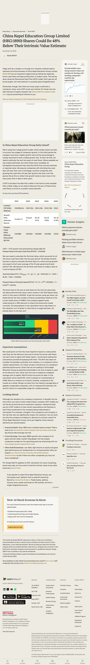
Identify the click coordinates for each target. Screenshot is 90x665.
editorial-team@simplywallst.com (35, 563)
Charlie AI (78, 626)
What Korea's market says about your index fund (73, 253)
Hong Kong (6, 31)
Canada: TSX (36, 603)
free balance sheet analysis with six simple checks (33, 430)
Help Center (78, 606)
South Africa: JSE (37, 607)
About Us (78, 593)
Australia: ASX (36, 595)
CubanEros (70, 412)
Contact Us (78, 597)
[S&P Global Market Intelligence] (9, 614)
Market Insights (65, 603)
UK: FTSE (34, 591)
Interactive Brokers (22, 480)
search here (15, 468)
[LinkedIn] (4, 589)
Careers (77, 601)
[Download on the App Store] (9, 596)
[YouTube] (12, 589)
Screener (63, 589)
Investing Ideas (65, 593)
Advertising (78, 589)
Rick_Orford (70, 295)
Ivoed (68, 335)
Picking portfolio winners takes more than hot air (73, 241)
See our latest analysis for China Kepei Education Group (25, 99)
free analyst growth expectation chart (20, 444)
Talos (68, 322)
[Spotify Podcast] (15, 589)
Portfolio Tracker (65, 585)
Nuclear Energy (51, 601)
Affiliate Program (80, 616)
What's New (64, 607)
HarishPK (69, 444)
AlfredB (69, 463)
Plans (76, 585)
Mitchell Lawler (71, 234)
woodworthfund (71, 380)
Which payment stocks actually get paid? (72, 229)
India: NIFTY (35, 599)
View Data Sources (9, 631)
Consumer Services (19, 31)
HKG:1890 (7, 74)
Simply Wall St (12, 56)
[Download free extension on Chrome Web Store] (14, 602)
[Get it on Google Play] (24, 596)
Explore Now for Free (15, 527)
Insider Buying (50, 597)
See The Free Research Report (73, 186)
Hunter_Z (69, 354)
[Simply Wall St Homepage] (12, 579)
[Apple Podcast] (18, 589)
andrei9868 (70, 367)
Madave (69, 453)
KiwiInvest (69, 426)
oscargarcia (70, 399)
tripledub (69, 308)
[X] (8, 589)
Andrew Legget (71, 246)
